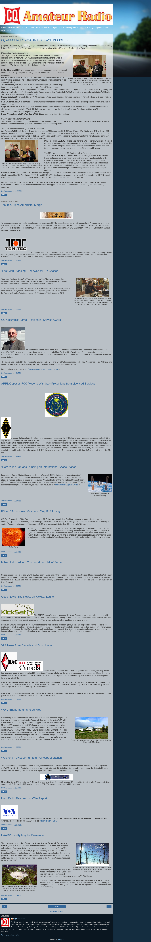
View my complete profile (10, 935)
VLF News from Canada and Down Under (27, 645)
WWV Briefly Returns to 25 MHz (21, 709)
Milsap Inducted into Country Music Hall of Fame (31, 562)
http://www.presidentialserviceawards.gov (41, 369)
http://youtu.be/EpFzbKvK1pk (67, 485)
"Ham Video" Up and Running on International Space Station (38, 467)
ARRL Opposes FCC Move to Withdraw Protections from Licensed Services (48, 383)
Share (4, 195)
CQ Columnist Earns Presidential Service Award (31, 319)
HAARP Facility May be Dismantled (23, 835)
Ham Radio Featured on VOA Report (24, 798)
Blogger (61, 940)
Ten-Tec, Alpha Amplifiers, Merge (21, 204)
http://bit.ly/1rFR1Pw (48, 821)
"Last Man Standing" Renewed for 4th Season (29, 270)
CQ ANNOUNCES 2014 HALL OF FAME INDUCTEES (35, 40)
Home (57, 907)
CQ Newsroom (19, 919)
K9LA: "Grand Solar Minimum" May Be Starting (30, 511)
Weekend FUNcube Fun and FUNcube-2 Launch (31, 757)
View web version (56, 911)
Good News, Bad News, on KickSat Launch (28, 596)
